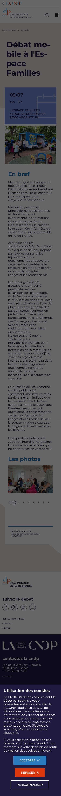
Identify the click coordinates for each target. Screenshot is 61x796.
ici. (17, 733)
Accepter (27, 760)
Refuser (28, 772)
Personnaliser (30, 785)
